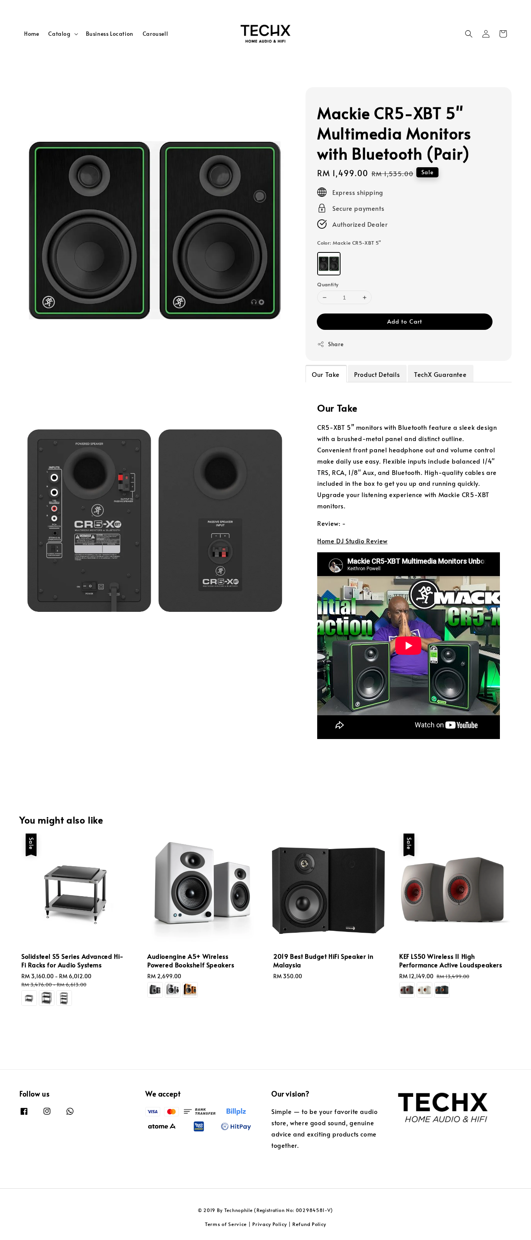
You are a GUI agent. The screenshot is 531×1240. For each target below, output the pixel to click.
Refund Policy (309, 1224)
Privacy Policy (269, 1224)
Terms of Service (226, 1224)
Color (349, 242)
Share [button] (335, 344)
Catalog (59, 33)
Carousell (155, 33)
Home (31, 33)
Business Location (109, 33)
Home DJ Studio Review (352, 540)
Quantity (327, 284)
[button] (468, 33)
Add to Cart (404, 321)
